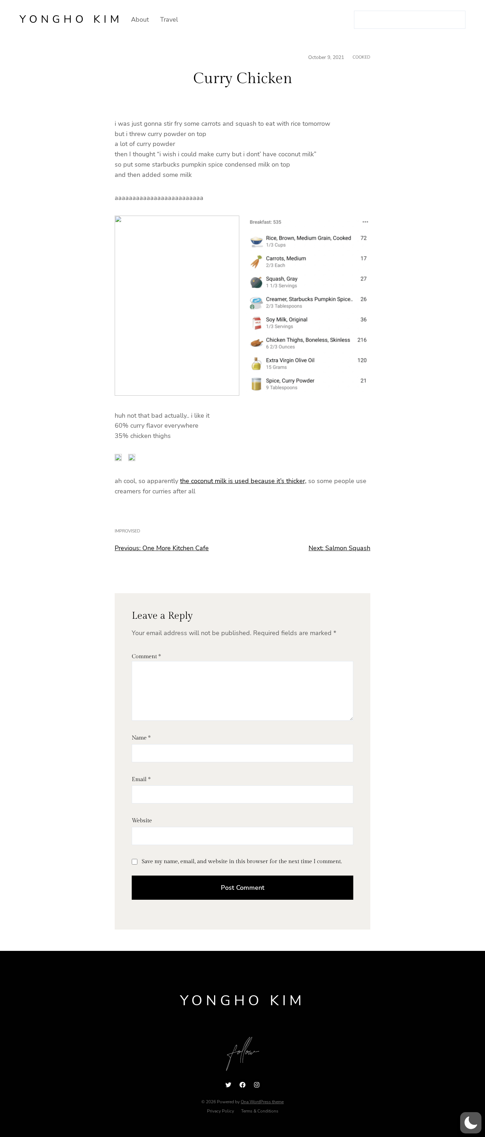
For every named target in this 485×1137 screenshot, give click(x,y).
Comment (146, 656)
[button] (470, 1122)
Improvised (127, 531)
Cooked (361, 57)
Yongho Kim (71, 19)
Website (142, 820)
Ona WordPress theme (262, 1102)
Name (141, 738)
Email (141, 779)
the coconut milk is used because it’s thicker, (243, 481)
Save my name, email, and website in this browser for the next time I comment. (242, 861)
